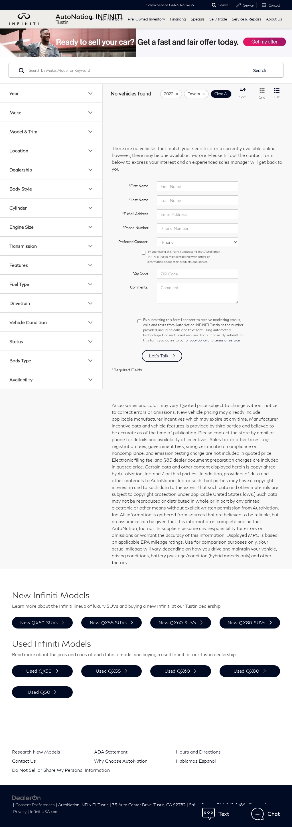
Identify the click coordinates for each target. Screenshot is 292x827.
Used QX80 (246, 671)
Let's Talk (159, 355)
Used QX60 (177, 671)
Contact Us (24, 760)
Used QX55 (108, 671)
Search (259, 70)
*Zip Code (140, 273)
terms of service (227, 340)
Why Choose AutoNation (120, 760)
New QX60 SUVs (177, 622)
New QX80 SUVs (246, 622)
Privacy (20, 811)
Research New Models (36, 751)
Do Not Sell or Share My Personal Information (61, 770)
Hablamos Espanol (196, 760)
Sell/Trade (218, 19)
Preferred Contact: (133, 241)
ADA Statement (110, 751)
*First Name (138, 186)
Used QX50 (39, 671)
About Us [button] (274, 19)
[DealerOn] (26, 797)
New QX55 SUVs (108, 622)
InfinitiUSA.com (44, 811)
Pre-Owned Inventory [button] (146, 19)
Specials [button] (197, 19)
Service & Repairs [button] (246, 19)
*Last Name (138, 200)
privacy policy (196, 340)
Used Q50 (39, 692)
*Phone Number (135, 228)
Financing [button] (178, 19)
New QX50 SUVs (39, 622)
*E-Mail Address (135, 214)
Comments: (139, 287)
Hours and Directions (198, 751)
